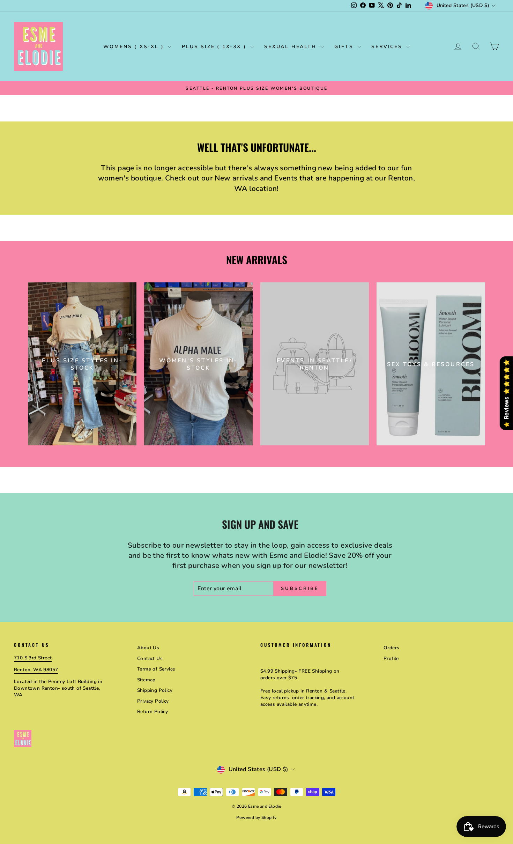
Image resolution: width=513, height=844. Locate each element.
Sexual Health (291, 46)
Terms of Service (156, 669)
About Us (148, 647)
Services (387, 46)
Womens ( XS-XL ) (134, 46)
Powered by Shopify (256, 817)
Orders (391, 647)
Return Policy (152, 711)
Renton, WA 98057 (36, 669)
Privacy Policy (153, 701)
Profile (391, 658)
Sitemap (146, 679)
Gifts (345, 46)
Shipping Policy (154, 690)
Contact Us (150, 658)
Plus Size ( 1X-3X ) (215, 46)
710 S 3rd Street (33, 657)
